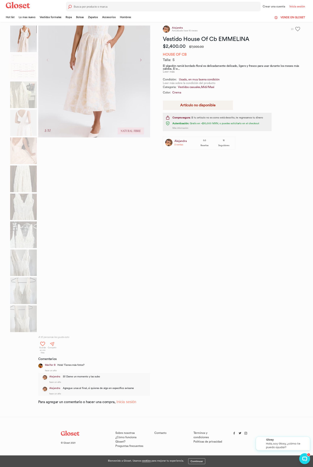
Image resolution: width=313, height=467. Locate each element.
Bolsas (80, 17)
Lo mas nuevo (27, 17)
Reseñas (204, 145)
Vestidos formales (50, 17)
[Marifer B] (40, 365)
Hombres (125, 17)
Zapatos (93, 17)
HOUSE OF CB (175, 54)
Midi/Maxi (207, 87)
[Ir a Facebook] (234, 432)
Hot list (10, 17)
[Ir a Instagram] (246, 432)
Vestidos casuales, (189, 87)
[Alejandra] (45, 377)
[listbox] (94, 180)
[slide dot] (23, 39)
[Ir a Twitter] (240, 432)
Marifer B (50, 365)
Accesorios (109, 17)
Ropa (69, 17)
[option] (94, 81)
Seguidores (223, 145)
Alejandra (55, 376)
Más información (180, 128)
